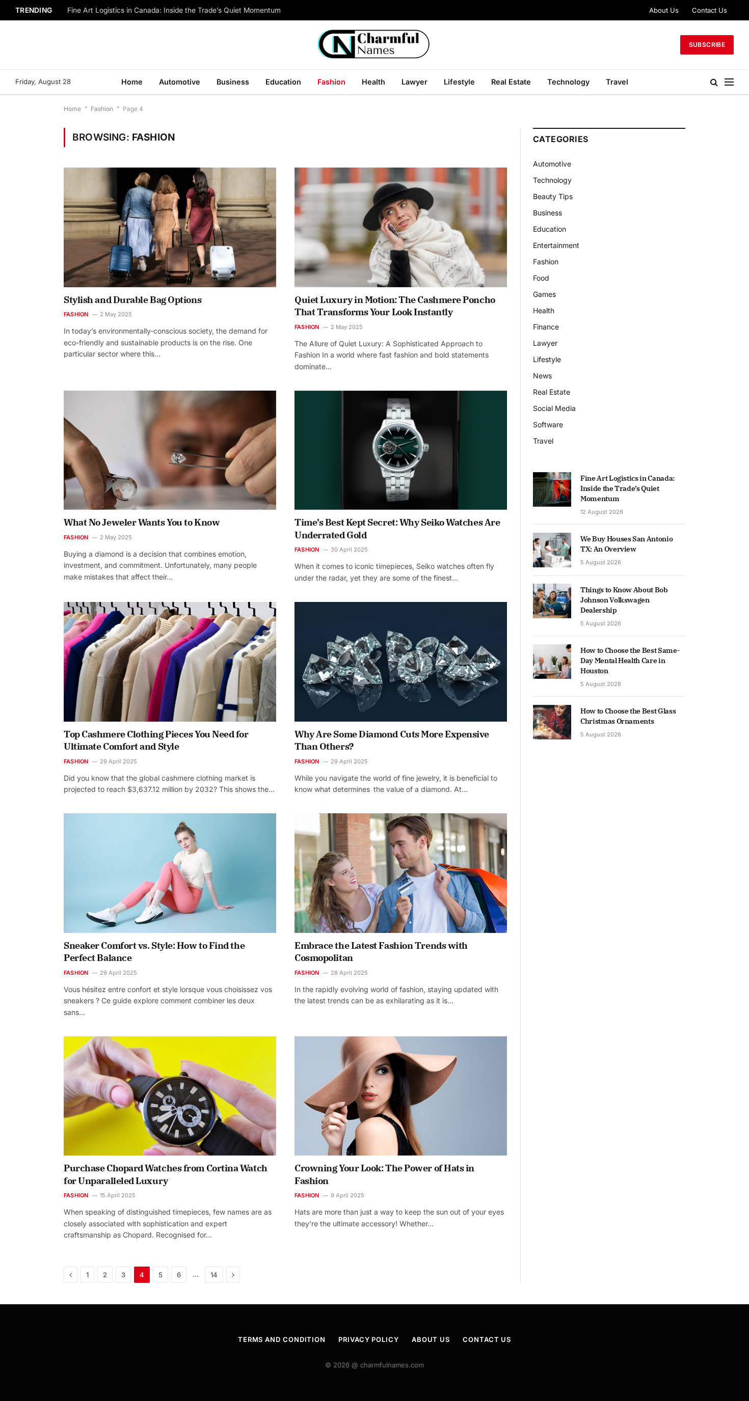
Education (283, 81)
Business (233, 81)
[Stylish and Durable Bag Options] (170, 227)
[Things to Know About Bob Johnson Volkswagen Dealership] (552, 601)
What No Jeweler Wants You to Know (142, 522)
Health (373, 81)
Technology (568, 81)
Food (541, 277)
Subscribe (707, 44)
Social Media (554, 408)
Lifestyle (459, 81)
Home (132, 81)
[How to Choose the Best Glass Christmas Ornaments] (552, 722)
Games (544, 294)
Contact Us (709, 10)
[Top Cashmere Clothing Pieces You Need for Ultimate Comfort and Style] (170, 661)
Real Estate (511, 81)
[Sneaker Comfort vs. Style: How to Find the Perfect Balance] (170, 872)
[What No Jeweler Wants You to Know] (170, 450)
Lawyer (414, 81)
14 (214, 1275)
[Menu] (729, 82)
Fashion (331, 81)
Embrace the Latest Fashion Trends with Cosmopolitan (381, 952)
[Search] (714, 82)
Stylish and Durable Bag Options (132, 300)
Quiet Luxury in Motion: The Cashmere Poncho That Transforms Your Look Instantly (395, 306)
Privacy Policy (368, 1339)
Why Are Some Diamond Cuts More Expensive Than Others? (392, 740)
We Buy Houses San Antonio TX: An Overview (143, 10)
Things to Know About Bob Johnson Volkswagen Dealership (624, 600)
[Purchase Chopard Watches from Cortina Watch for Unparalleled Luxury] (170, 1096)
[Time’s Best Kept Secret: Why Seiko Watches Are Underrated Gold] (401, 450)
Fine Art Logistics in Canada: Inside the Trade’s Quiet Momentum (627, 488)
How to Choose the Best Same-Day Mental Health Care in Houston (630, 660)
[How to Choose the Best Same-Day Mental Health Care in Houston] (552, 661)
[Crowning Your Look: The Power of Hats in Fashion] (401, 1096)
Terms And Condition (282, 1339)
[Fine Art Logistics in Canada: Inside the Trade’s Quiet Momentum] (552, 489)
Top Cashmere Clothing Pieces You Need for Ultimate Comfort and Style (156, 740)
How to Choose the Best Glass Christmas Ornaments (628, 716)
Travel (617, 81)
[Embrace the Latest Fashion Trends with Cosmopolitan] (401, 872)
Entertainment (556, 245)
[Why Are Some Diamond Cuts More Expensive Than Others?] (401, 661)
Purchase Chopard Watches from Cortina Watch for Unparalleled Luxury (166, 1174)
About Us (664, 10)
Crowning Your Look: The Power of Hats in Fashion (384, 1174)
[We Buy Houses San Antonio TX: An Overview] (552, 550)
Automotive (179, 81)
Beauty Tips (553, 196)
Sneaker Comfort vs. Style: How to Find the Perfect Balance (154, 952)
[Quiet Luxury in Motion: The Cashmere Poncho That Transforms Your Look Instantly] (401, 227)
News (542, 375)
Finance (546, 326)
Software (548, 424)
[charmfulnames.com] (374, 44)
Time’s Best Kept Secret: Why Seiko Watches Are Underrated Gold (397, 528)
